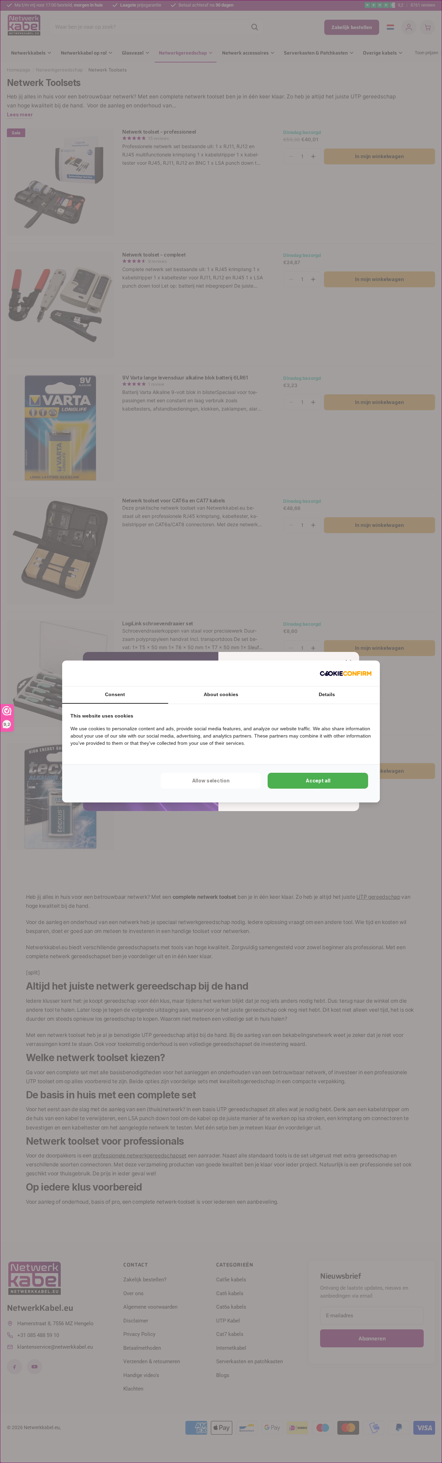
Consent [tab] (115, 694)
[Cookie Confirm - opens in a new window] (346, 673)
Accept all (318, 780)
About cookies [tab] (221, 694)
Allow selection (211, 780)
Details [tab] (327, 694)
